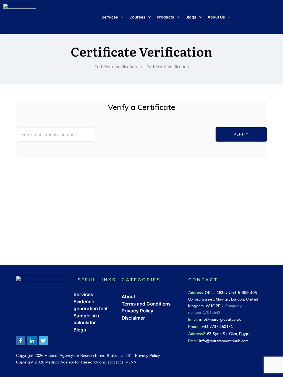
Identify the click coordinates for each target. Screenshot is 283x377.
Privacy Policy (137, 311)
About (128, 296)
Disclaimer (133, 318)
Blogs (80, 330)
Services (83, 294)
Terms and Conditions (146, 304)
